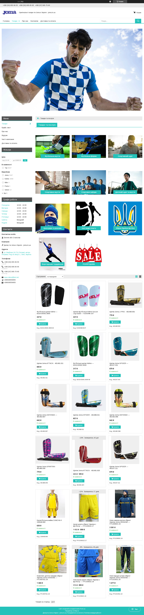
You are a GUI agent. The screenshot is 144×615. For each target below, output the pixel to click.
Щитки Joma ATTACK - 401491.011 (50, 363)
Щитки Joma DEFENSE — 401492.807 (47, 416)
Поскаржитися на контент (75, 613)
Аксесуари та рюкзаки (52, 228)
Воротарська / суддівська (52, 264)
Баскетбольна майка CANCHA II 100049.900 (49, 521)
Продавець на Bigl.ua (72, 611)
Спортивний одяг (125, 156)
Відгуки (4, 135)
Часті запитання (8, 139)
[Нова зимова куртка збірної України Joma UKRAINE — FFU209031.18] (125, 504)
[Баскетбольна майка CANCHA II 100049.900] (52, 504)
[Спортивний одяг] (125, 146)
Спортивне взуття (52, 192)
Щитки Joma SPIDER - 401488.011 (86, 415)
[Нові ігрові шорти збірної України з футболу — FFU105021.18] (89, 563)
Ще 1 (5, 193)
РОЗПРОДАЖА (89, 264)
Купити (43, 324)
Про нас (25, 21)
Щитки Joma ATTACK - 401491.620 (86, 470)
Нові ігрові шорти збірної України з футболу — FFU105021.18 (86, 581)
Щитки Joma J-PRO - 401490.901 (122, 312)
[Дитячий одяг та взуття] (125, 182)
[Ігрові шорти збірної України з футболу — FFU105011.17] (89, 508)
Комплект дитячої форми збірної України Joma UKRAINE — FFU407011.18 (49, 577)
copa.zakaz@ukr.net (11, 277)
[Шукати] (138, 21)
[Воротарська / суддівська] (52, 254)
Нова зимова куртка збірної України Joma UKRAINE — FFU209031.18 (120, 522)
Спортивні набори (88, 192)
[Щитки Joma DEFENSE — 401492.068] (125, 398)
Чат (136, 609)
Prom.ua (82, 609)
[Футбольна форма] (89, 146)
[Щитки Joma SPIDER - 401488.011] (89, 398)
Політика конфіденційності (92, 613)
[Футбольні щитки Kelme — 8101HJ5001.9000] (52, 295)
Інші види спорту (89, 228)
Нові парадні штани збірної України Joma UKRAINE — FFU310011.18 (119, 577)
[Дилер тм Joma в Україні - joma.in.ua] (9, 12)
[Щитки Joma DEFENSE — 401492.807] (52, 398)
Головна (6, 21)
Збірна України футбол (125, 228)
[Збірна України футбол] (125, 218)
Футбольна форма (89, 156)
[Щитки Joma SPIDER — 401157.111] (125, 450)
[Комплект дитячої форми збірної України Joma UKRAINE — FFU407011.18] (52, 559)
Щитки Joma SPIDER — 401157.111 (118, 467)
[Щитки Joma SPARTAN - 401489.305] (52, 450)
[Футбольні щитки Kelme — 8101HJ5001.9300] (89, 347)
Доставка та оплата (48, 21)
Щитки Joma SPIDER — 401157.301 (118, 364)
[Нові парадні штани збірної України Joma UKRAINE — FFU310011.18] (125, 559)
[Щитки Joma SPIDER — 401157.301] (125, 347)
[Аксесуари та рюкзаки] (52, 218)
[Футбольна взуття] (52, 146)
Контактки (34, 21)
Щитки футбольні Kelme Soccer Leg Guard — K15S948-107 (85, 312)
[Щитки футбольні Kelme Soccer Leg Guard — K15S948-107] (89, 295)
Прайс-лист (6, 128)
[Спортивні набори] (89, 182)
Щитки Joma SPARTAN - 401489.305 (46, 467)
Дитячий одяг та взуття (125, 192)
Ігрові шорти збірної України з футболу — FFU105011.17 (84, 525)
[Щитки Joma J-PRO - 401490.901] (125, 295)
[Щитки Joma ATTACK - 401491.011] (52, 347)
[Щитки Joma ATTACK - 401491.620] (89, 454)
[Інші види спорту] (89, 218)
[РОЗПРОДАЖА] (89, 254)
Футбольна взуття (52, 156)
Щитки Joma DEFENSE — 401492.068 (119, 416)
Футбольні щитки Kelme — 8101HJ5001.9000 (47, 312)
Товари (14, 21)
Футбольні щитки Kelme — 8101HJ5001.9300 (83, 364)
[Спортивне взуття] (52, 182)
